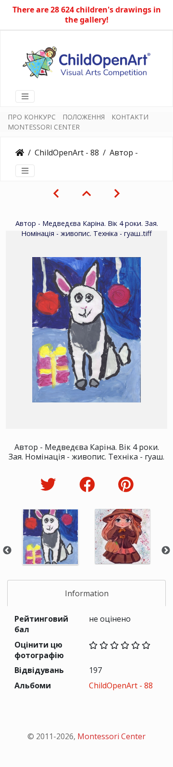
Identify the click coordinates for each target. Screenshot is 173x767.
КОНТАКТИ (129, 116)
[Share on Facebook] (89, 484)
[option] (50, 549)
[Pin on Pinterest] (126, 484)
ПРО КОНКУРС (32, 116)
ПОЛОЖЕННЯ (83, 116)
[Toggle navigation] (25, 96)
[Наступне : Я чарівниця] (117, 193)
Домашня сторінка (19, 152)
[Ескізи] (86, 193)
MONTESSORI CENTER (44, 126)
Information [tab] (87, 593)
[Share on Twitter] (50, 484)
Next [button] (166, 550)
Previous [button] (7, 550)
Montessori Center (111, 736)
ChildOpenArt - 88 (67, 152)
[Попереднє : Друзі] (56, 193)
